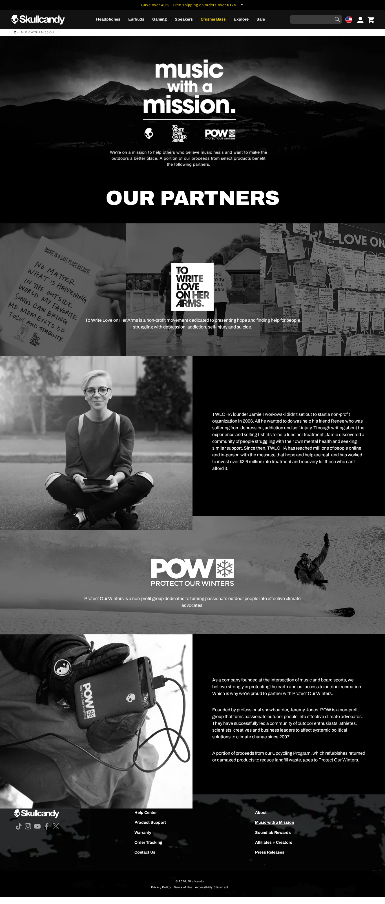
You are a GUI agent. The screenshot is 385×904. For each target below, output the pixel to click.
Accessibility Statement (211, 887)
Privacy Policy (161, 887)
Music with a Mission (274, 822)
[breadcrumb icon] (15, 33)
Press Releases (269, 852)
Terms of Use (183, 887)
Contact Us (144, 852)
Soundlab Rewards (273, 832)
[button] (348, 19)
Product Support (150, 822)
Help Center (145, 812)
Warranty (142, 832)
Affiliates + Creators (273, 842)
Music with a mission (37, 32)
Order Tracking (148, 842)
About (261, 812)
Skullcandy (196, 881)
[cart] (371, 19)
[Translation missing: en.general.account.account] (358, 19)
